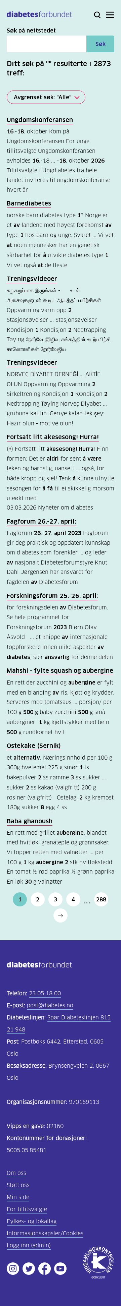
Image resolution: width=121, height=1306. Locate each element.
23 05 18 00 (45, 993)
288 (101, 899)
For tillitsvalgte (27, 1209)
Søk (100, 44)
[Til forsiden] (39, 15)
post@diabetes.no (50, 1005)
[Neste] (60, 915)
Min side (18, 1197)
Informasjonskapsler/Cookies (45, 1233)
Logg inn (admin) (29, 1245)
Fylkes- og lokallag (31, 1221)
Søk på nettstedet (31, 30)
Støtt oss (18, 1185)
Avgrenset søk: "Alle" (43, 97)
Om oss (16, 1173)
